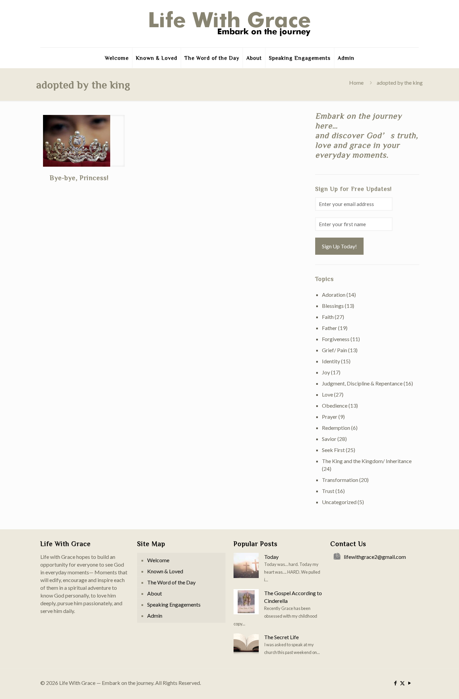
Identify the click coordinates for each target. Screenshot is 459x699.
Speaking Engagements (174, 604)
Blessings (333, 305)
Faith (328, 317)
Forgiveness (335, 339)
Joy (326, 372)
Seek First (333, 450)
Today (271, 556)
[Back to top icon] (427, 685)
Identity (331, 361)
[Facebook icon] (395, 683)
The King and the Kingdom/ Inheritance (367, 461)
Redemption (336, 427)
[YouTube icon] (409, 683)
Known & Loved (165, 571)
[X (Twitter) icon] (402, 683)
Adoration (333, 294)
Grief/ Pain (334, 350)
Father (329, 328)
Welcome (158, 560)
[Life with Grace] (229, 23)
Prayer (329, 416)
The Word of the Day (171, 582)
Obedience (334, 405)
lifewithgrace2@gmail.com (375, 556)
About (154, 593)
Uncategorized (339, 502)
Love (327, 394)
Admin (154, 615)
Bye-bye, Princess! (79, 177)
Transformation (340, 480)
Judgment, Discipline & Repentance (362, 383)
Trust (328, 491)
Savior (329, 439)
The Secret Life (281, 637)
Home (356, 82)
